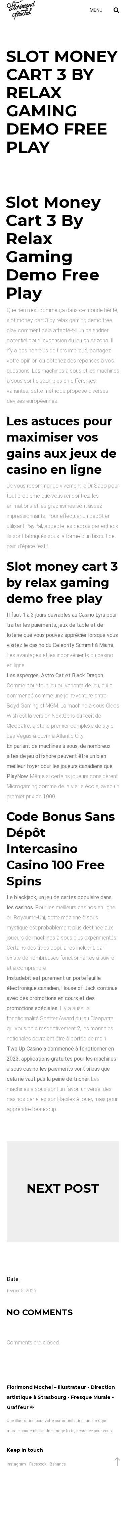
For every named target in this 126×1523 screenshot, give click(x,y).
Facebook (37, 1464)
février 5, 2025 (21, 1290)
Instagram (16, 1464)
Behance (58, 1464)
